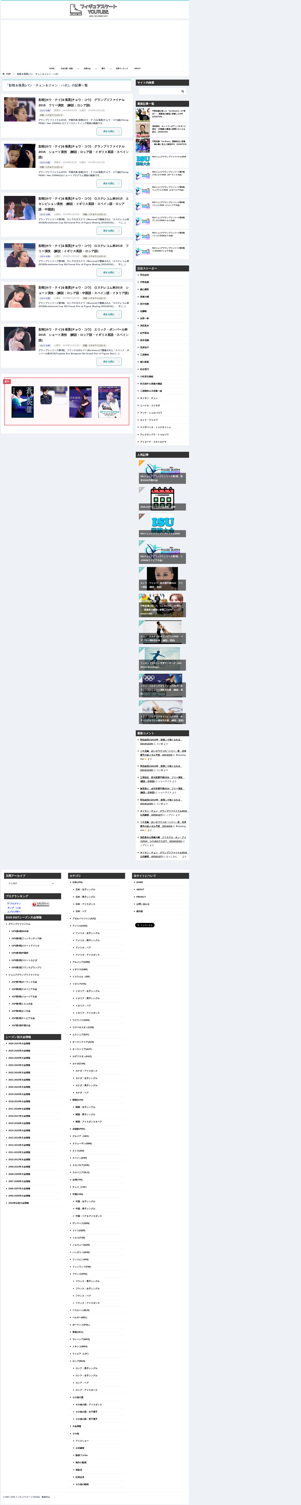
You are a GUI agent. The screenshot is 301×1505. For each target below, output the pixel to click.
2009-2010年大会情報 (19, 1166)
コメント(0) (45, 110)
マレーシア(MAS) (81, 1339)
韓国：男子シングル (85, 1114)
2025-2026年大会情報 (19, 1050)
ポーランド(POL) (81, 1325)
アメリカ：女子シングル (88, 933)
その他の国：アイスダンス (89, 1404)
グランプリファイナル (19, 924)
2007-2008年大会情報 (19, 1181)
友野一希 (144, 318)
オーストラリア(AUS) (83, 1042)
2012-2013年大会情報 (19, 1145)
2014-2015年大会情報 (19, 1130)
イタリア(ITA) (79, 984)
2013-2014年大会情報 (19, 1137)
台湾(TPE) (77, 1179)
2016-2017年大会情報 (19, 1116)
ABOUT (137, 68)
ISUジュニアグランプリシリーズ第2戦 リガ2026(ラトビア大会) (169, 249)
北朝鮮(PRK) (78, 1129)
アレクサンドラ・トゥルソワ (154, 434)
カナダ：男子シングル (87, 1085)
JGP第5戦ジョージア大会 (24, 996)
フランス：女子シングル (88, 1288)
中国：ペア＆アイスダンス (51, 115)
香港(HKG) (77, 1332)
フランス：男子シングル (88, 1281)
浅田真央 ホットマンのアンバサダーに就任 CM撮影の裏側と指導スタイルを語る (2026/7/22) (169, 129)
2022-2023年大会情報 (19, 1072)
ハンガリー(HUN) (81, 1252)
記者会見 (80, 1477)
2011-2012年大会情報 (19, 1152)
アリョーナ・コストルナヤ (153, 441)
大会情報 (76, 1426)
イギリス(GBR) (80, 969)
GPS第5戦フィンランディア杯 (27, 938)
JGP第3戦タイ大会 (21, 1011)
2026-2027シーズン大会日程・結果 (157, 507)
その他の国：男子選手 (87, 1419)
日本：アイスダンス (85, 904)
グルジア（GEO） (81, 1136)
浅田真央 (144, 325)
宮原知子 (144, 347)
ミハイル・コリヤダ (150, 405)
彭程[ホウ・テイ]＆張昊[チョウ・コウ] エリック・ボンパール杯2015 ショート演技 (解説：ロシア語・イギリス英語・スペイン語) (84, 335)
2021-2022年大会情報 (19, 1079)
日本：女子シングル (85, 889)
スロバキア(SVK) (80, 1165)
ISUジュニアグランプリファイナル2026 (169, 157)
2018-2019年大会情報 (19, 1101)
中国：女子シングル (85, 1201)
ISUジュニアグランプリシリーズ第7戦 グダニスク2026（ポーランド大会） (169, 173)
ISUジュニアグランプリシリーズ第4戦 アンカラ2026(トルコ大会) (169, 219)
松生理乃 (144, 369)
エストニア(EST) (80, 1034)
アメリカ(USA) (79, 925)
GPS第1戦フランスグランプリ (27, 967)
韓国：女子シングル (85, 1107)
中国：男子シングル (85, 1208)
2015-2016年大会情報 (19, 1123)
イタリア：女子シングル (88, 991)
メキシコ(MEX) (79, 1346)
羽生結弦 (144, 275)
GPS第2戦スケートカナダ (24, 960)
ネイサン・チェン (149, 398)
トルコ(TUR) (78, 1237)
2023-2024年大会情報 (19, 1065)
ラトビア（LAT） (81, 1353)
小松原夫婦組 (146, 376)
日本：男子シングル (85, 897)
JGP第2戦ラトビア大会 (23, 1018)
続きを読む (109, 131)
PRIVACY (141, 897)
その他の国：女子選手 (87, 1411)
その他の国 (77, 1397)
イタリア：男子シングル (88, 998)
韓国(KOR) (77, 1100)
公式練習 (80, 1448)
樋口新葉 (144, 362)
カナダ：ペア (82, 1092)
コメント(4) (45, 345)
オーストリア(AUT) (82, 1049)
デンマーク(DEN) (81, 1223)
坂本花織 (144, 340)
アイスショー (82, 1441)
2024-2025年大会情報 (19, 1058)
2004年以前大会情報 (18, 1203)
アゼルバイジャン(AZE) (84, 918)
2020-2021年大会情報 (19, 1087)
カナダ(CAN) (78, 1063)
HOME (51, 68)
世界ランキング (122, 68)
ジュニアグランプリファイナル (23, 974)
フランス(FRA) (79, 1274)
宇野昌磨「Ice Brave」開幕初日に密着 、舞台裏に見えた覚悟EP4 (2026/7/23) (169, 142)
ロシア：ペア (82, 1382)
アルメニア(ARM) (81, 962)
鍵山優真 (144, 289)
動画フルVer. (82, 1455)
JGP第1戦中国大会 (21, 1025)
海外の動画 (81, 1462)
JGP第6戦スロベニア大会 (24, 989)
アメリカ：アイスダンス (88, 955)
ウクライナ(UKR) (81, 1020)
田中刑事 (144, 304)
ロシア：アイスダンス (87, 1390)
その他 (75, 1433)
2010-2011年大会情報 (19, 1159)
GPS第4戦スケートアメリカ (25, 945)
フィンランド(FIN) (81, 1266)
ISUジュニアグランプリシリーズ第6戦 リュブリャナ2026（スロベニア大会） (169, 188)
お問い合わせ (143, 904)
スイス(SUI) (78, 1150)
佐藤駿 (143, 311)
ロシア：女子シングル (87, 1375)
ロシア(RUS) (78, 1361)
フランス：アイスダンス (88, 1303)
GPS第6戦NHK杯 (20, 931)
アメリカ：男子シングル (88, 940)
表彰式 (79, 1470)
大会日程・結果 (67, 68)
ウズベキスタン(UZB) (83, 1027)
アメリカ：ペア (83, 947)
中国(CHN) (77, 1194)
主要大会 (87, 68)
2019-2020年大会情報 (19, 1094)
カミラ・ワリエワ (149, 420)
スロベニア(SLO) (81, 1172)
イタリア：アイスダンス (88, 1013)
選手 (103, 68)
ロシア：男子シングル (87, 1368)
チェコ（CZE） (80, 1187)
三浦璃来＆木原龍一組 (151, 391)
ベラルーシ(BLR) (81, 1310)
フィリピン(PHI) (80, 1259)
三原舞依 (144, 354)
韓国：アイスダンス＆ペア (89, 1121)
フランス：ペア (83, 1295)
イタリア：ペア (83, 1005)
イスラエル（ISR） (81, 976)
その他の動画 (82, 1484)
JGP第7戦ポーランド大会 (24, 982)
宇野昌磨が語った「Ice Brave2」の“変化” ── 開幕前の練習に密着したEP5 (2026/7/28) (168, 114)
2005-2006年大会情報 (19, 1195)
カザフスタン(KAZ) (82, 1056)
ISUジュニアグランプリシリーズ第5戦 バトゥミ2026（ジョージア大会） (169, 203)
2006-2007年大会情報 (19, 1188)
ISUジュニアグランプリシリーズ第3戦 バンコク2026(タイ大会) (169, 234)
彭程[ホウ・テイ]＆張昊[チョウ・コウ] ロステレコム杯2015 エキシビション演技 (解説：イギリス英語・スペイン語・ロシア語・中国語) (84, 204)
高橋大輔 (144, 296)
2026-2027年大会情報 (19, 1043)
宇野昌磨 (144, 282)
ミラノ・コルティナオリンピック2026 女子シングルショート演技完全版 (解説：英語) (161, 690)
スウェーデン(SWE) (82, 1143)
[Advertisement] (95, 42)
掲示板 (139, 911)
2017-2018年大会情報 (19, 1109)
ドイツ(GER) (78, 1230)
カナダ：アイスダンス (87, 1071)
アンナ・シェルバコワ (151, 412)
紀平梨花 (144, 333)
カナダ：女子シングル (87, 1078)
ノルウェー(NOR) (81, 1245)
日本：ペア (81, 911)
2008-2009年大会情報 (19, 1174)
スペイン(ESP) (79, 1158)
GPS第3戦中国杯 (20, 953)
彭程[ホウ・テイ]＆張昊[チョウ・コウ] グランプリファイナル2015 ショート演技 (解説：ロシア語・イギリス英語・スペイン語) (84, 152)
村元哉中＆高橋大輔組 (151, 383)
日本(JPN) (77, 882)
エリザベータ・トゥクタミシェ (155, 427)
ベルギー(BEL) (79, 1317)
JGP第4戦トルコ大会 (22, 1003)
